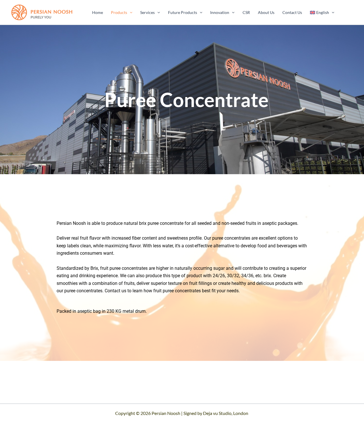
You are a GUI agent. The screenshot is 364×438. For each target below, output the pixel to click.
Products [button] (119, 12)
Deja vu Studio (217, 413)
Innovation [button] (219, 12)
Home (97, 12)
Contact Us (292, 12)
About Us (266, 12)
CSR (246, 12)
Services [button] (147, 12)
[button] (129, 12)
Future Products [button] (182, 12)
